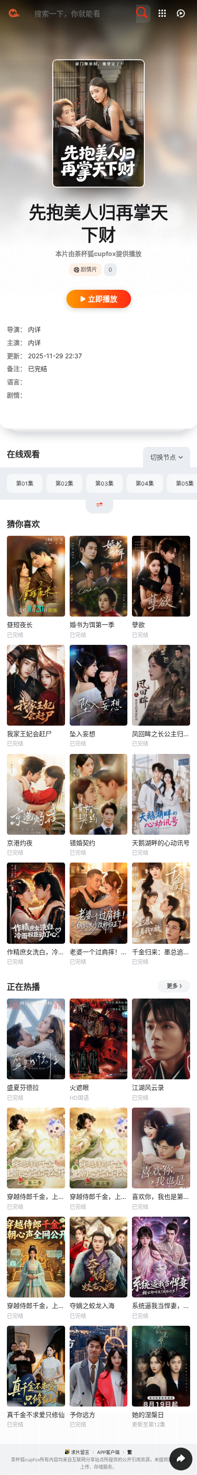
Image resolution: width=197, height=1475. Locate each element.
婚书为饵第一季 (92, 624)
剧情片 (89, 269)
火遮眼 (79, 1087)
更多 (172, 986)
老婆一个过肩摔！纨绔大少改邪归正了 (99, 952)
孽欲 (138, 624)
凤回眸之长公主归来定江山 (161, 734)
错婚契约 (82, 843)
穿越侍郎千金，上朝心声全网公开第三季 (99, 1196)
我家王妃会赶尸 (29, 734)
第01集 (24, 483)
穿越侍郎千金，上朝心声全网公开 (36, 1305)
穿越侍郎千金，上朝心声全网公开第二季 (36, 1196)
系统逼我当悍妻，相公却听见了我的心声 (161, 1305)
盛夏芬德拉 (23, 1087)
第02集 (64, 483)
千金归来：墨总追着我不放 (161, 952)
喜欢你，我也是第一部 (161, 1196)
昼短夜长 (20, 624)
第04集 (145, 483)
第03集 (104, 483)
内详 (34, 329)
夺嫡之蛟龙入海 (92, 1305)
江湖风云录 (148, 1087)
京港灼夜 (20, 843)
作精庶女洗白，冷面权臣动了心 (36, 952)
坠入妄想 (82, 734)
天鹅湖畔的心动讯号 (161, 843)
